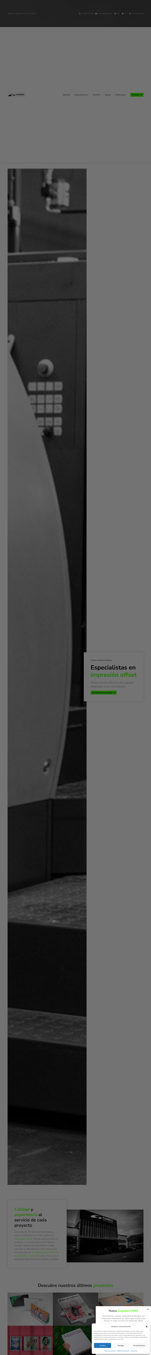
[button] (146, 1326)
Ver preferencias (139, 1345)
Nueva (123, 1311)
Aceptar (102, 1345)
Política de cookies (110, 1351)
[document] (75, 677)
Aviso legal (133, 1351)
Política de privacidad (123, 1351)
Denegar (121, 1345)
